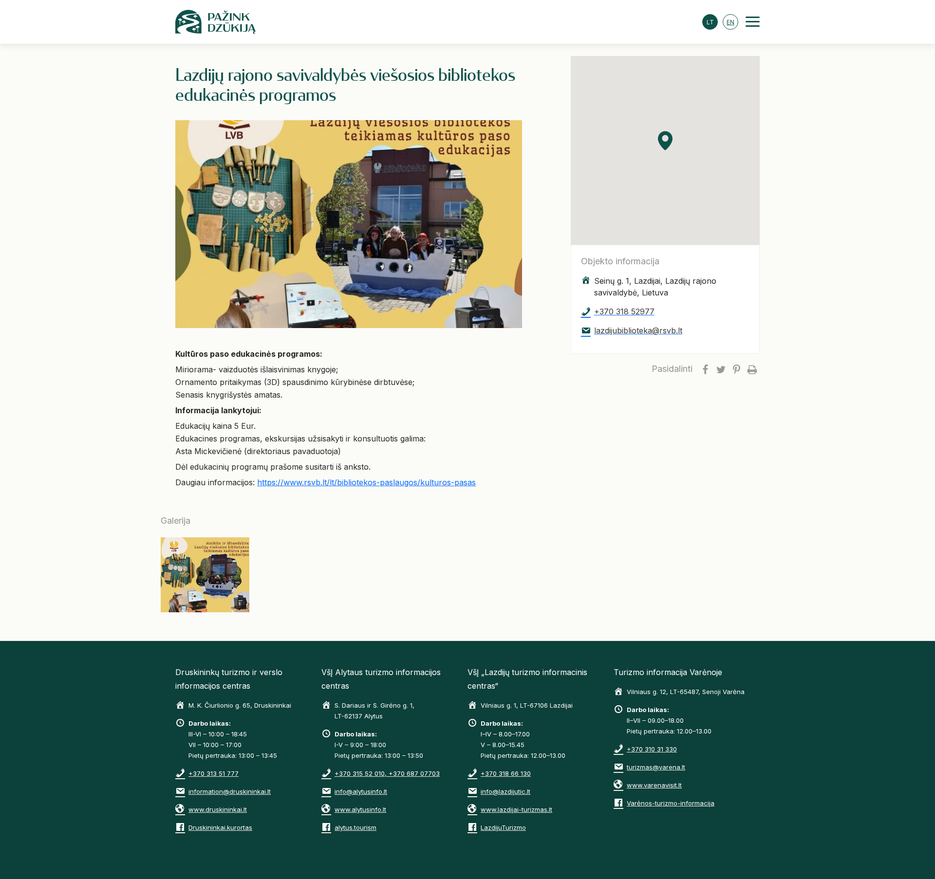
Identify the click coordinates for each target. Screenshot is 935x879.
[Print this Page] (752, 369)
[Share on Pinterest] (736, 369)
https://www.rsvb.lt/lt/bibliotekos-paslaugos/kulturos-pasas (366, 482)
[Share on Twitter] (721, 369)
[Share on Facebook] (705, 369)
